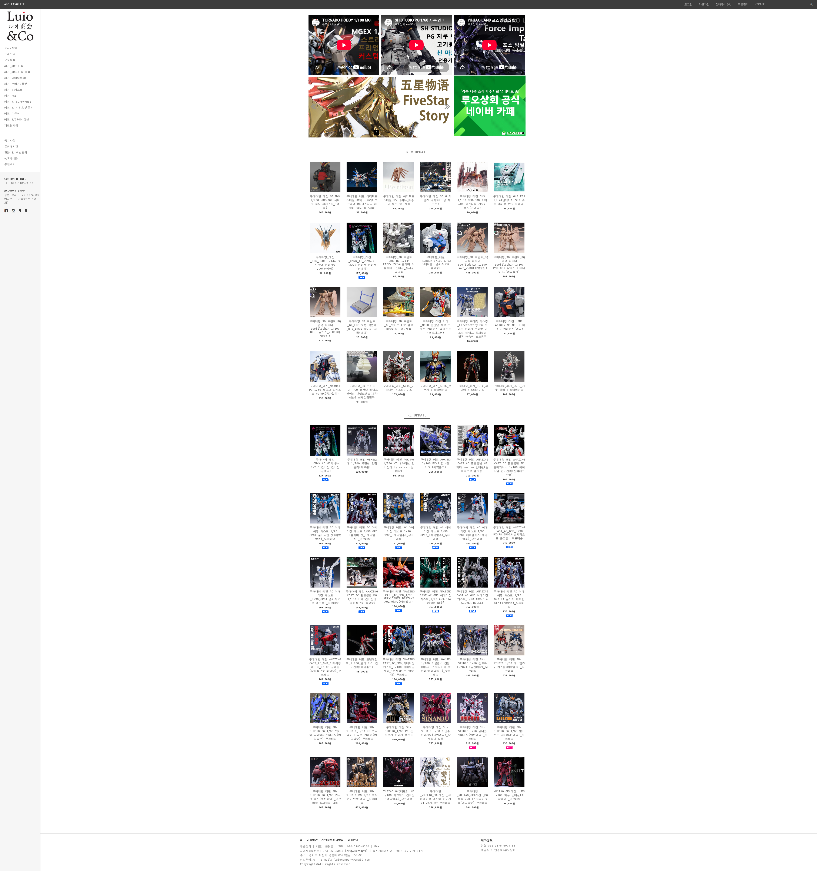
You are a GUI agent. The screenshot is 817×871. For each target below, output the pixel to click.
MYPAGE (760, 4)
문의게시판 (11, 146)
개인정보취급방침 (332, 839)
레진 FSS (10, 95)
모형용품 (9, 59)
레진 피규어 (12, 113)
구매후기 (9, 164)
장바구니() (724, 4)
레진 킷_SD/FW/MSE (17, 101)
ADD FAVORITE (14, 4)
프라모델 (9, 54)
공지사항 (9, 140)
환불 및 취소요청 (15, 152)
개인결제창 (11, 125)
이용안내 (353, 839)
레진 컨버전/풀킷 (15, 83)
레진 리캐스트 (13, 89)
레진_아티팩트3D (15, 77)
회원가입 (704, 4)
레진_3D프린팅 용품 (17, 71)
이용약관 (312, 839)
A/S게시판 (11, 158)
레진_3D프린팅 (13, 65)
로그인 (688, 4)
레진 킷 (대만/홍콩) (18, 107)
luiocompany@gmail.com (352, 859)
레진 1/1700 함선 (16, 119)
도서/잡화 (10, 48)
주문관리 (743, 4)
